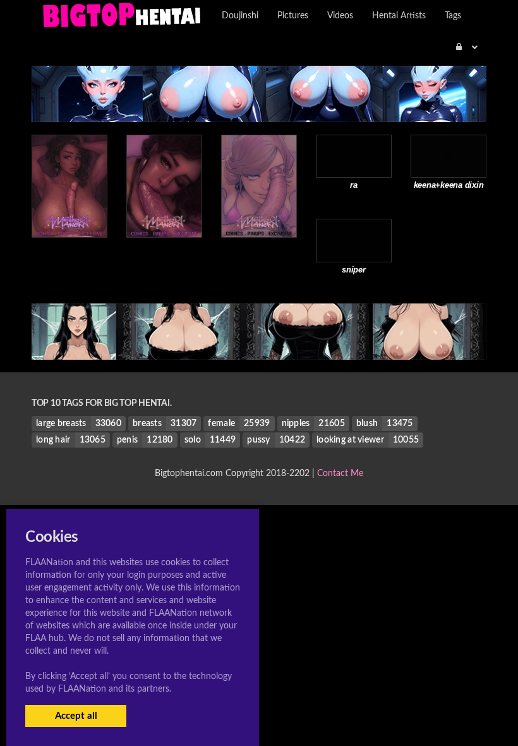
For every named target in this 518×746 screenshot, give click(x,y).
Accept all (76, 716)
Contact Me (340, 473)
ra (353, 185)
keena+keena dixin (449, 185)
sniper (353, 269)
